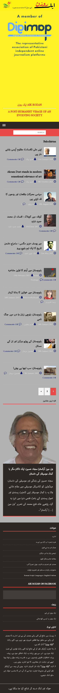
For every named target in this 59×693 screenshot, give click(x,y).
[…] (50, 510)
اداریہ (54, 536)
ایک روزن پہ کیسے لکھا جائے (46, 618)
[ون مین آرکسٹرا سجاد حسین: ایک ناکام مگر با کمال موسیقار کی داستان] (29, 437)
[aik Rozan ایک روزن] (29, 7)
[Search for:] (29, 132)
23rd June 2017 (32, 226)
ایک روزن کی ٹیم (50, 613)
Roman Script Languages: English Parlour (40, 575)
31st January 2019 (45, 159)
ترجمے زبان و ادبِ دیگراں (47, 553)
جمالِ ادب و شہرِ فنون (49, 547)
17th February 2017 (22, 275)
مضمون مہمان (27, 351)
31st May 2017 (47, 253)
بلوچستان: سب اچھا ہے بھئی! (27, 368)
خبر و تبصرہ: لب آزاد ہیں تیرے (46, 542)
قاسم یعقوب (28, 324)
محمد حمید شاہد (14, 226)
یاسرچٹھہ (31, 204)
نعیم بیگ (29, 159)
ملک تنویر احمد (30, 253)
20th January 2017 (45, 351)
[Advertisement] (29, 80)
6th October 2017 (45, 181)
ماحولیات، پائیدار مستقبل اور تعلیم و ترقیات (41, 570)
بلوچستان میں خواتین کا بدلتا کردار (25, 292)
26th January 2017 (12, 297)
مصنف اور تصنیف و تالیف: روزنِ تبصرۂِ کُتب (41, 564)
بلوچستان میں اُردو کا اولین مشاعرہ (25, 270)
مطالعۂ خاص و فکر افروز (48, 559)
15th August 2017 (46, 204)
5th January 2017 (32, 373)
